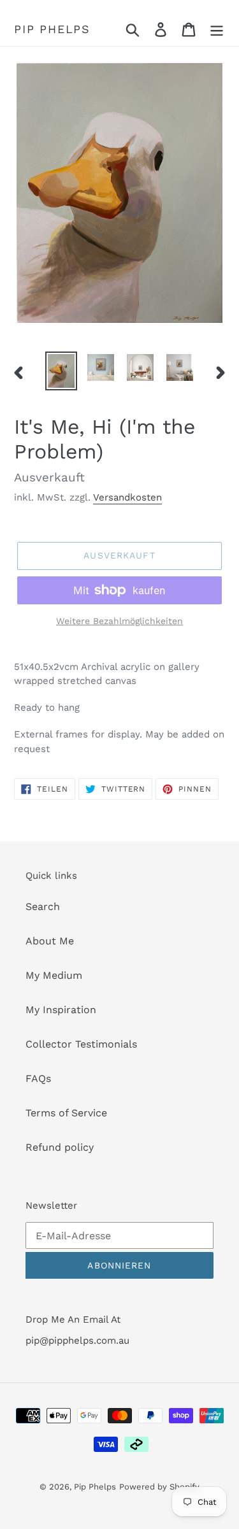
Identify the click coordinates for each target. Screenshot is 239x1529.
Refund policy (59, 1147)
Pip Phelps (52, 29)
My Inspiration (60, 1010)
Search (42, 906)
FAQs (38, 1078)
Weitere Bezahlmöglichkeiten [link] (119, 621)
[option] (61, 371)
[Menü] (217, 29)
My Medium (53, 975)
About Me (49, 941)
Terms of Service (66, 1113)
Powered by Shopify (159, 1486)
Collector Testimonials (81, 1044)
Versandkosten (127, 497)
